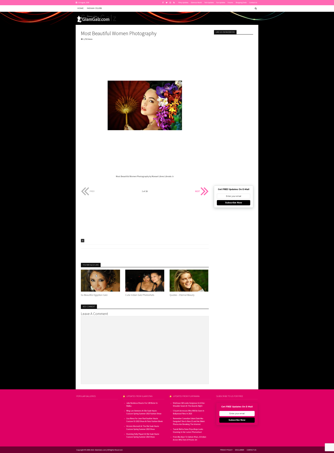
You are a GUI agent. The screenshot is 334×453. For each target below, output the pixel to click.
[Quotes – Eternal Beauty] (189, 280)
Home (80, 8)
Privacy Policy (226, 450)
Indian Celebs (94, 8)
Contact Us (253, 2)
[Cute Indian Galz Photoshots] (144, 280)
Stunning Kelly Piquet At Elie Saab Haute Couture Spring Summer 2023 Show (142, 435)
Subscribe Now (233, 202)
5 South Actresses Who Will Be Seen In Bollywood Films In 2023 (188, 412)
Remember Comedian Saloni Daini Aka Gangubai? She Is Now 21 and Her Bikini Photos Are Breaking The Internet (189, 421)
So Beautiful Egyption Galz (94, 294)
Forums (230, 2)
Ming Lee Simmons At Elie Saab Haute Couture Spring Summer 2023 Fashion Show (143, 412)
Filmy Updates (183, 2)
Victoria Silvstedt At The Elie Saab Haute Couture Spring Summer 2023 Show (142, 427)
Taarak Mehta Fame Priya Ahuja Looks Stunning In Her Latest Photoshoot (188, 430)
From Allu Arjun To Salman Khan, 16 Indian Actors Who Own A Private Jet (189, 438)
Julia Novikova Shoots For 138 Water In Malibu (142, 404)
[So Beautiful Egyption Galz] (100, 280)
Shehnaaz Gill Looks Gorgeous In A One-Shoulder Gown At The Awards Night (189, 404)
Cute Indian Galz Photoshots (139, 294)
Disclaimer (239, 450)
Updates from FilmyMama (186, 396)
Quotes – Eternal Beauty (182, 294)
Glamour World (196, 2)
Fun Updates (220, 2)
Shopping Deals (241, 2)
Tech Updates (209, 2)
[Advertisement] (145, 62)
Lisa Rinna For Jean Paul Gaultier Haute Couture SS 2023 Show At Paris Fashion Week (144, 420)
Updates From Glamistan (140, 396)
